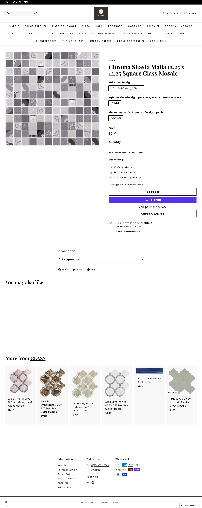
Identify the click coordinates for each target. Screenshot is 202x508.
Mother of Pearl (104, 33)
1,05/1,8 (115, 103)
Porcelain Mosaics (179, 26)
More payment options (153, 207)
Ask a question (69, 259)
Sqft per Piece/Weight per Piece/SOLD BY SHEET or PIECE (145, 97)
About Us (63, 483)
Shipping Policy (66, 478)
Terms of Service (67, 469)
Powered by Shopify (108, 502)
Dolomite (153, 26)
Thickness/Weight (121, 82)
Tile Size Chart (73, 41)
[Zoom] (52, 98)
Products (115, 26)
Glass (83, 33)
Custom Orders (100, 41)
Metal (152, 33)
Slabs (86, 26)
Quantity (115, 142)
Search (62, 465)
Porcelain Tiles (36, 26)
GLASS (37, 358)
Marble (14, 26)
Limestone (66, 33)
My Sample (190, 505)
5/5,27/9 (116, 118)
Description (66, 251)
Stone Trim (158, 41)
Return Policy (65, 474)
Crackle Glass (132, 33)
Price (112, 128)
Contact (134, 26)
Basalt (17, 33)
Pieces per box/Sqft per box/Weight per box (137, 112)
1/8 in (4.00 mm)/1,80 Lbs (126, 88)
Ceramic (184, 33)
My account (64, 487)
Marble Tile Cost (64, 26)
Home (99, 26)
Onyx (50, 33)
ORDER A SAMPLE (152, 213)
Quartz (167, 33)
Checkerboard (46, 41)
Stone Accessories (131, 41)
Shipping (113, 184)
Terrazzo (34, 33)
